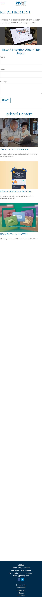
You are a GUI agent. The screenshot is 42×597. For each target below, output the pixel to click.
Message (3, 82)
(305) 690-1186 (24, 568)
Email (2, 69)
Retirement (21, 588)
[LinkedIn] (22, 579)
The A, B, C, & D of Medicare (14, 149)
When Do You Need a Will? (14, 234)
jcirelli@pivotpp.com (21, 576)
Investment (21, 590)
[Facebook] (19, 579)
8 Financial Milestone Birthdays (15, 191)
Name (2, 57)
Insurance (21, 596)
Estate (21, 593)
